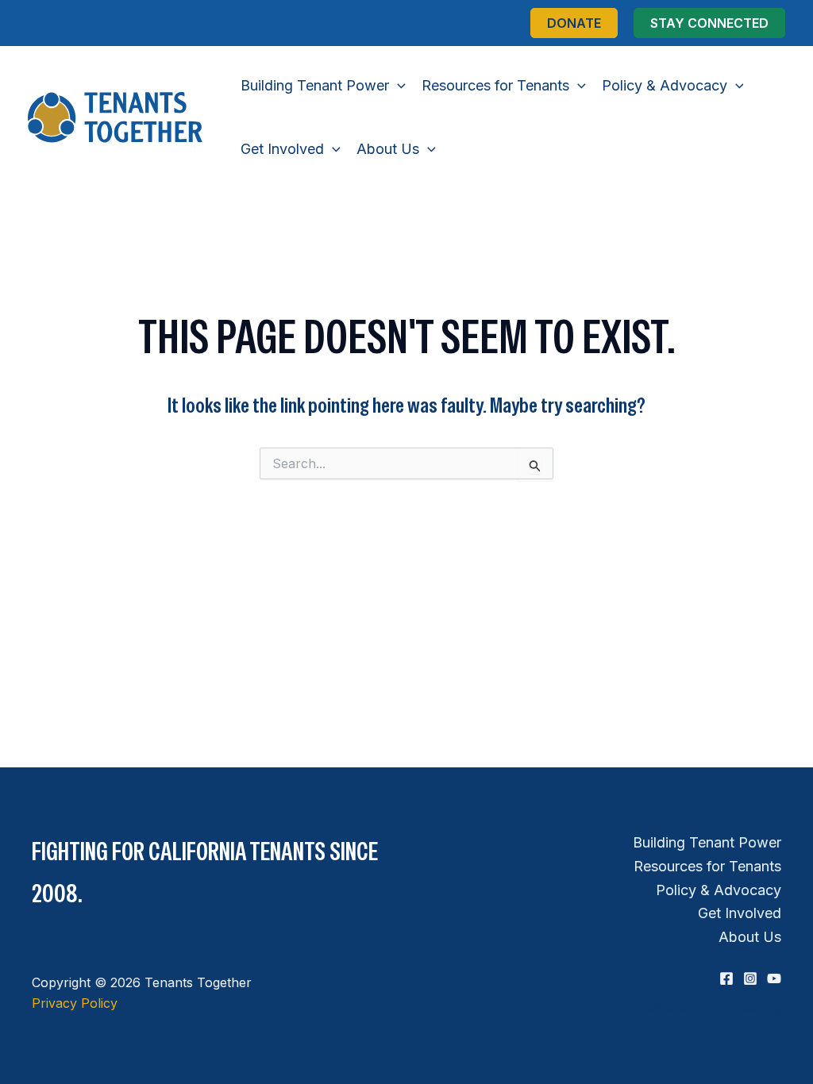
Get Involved (739, 913)
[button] (574, 23)
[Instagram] (750, 978)
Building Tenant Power (707, 842)
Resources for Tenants (707, 866)
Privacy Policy (75, 1003)
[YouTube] (774, 978)
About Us (750, 936)
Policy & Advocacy (718, 890)
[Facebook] (726, 978)
